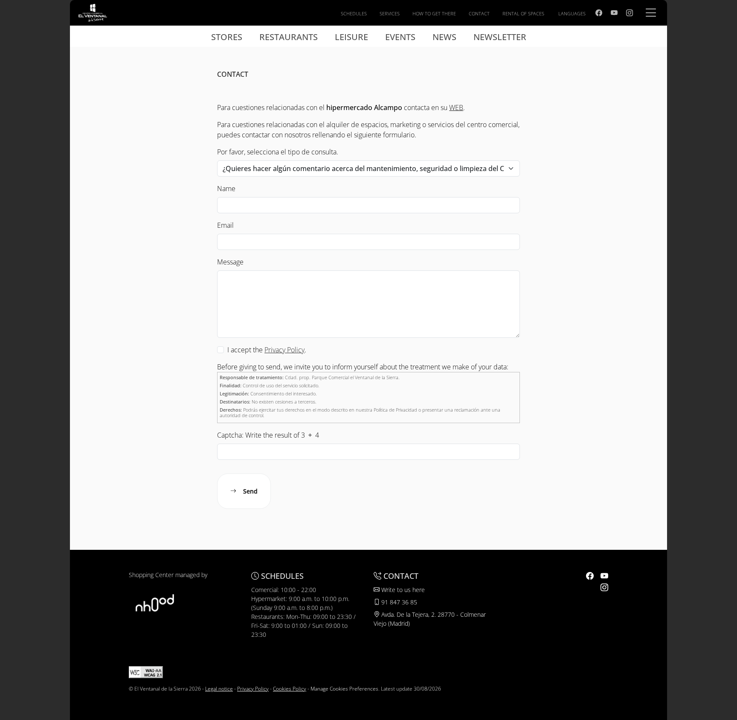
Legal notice (219, 688)
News (444, 37)
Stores (226, 37)
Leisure (351, 37)
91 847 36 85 (398, 602)
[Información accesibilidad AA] (146, 671)
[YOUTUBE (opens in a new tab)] (614, 12)
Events (400, 37)
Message (230, 262)
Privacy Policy (253, 688)
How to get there (434, 13)
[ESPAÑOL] (92, 12)
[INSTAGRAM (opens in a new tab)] (629, 12)
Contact (479, 13)
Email (225, 225)
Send (250, 491)
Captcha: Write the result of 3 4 (268, 435)
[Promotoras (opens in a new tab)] (155, 602)
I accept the (245, 349)
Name (226, 188)
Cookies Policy (289, 688)
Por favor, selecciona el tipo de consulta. (277, 152)
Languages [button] (572, 13)
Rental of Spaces (523, 13)
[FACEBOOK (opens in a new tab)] (598, 12)
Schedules (354, 13)
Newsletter (499, 37)
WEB (456, 107)
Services (390, 13)
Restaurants (288, 37)
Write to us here (402, 590)
